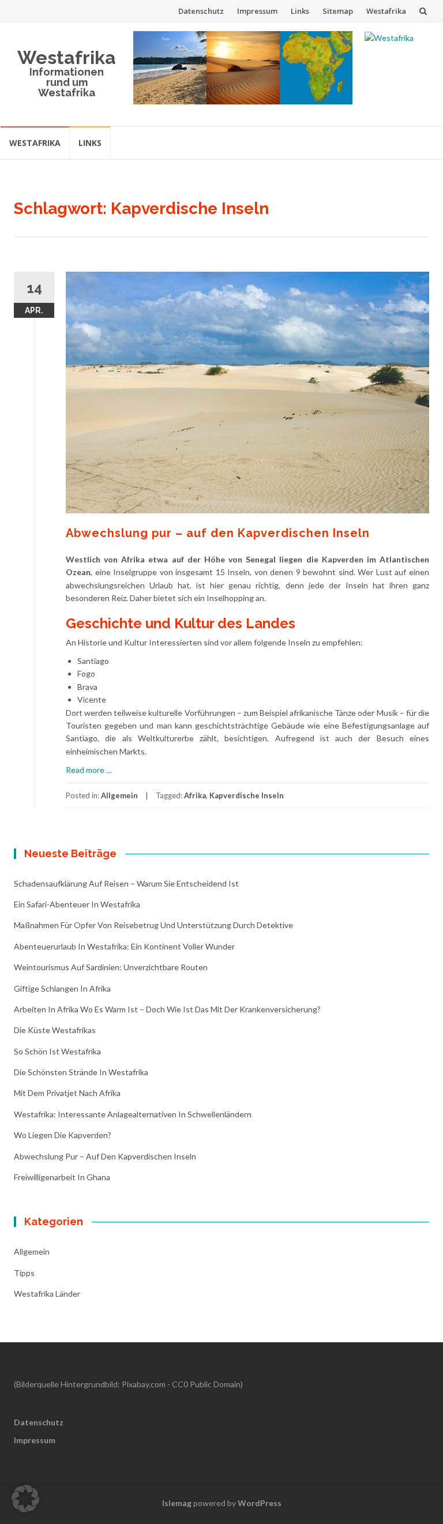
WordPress (259, 1503)
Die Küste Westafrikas (55, 1030)
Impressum (257, 11)
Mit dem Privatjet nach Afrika (67, 1093)
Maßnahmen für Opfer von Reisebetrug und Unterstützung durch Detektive (153, 925)
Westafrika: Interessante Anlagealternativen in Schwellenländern (132, 1114)
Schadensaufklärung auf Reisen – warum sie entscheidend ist (126, 883)
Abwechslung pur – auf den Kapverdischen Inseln (218, 533)
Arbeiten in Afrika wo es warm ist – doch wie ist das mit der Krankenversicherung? (167, 1009)
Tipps (24, 1273)
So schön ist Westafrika (57, 1051)
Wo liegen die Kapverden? (62, 1135)
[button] (25, 1498)
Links (300, 11)
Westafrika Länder (47, 1293)
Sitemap (337, 11)
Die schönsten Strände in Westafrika (81, 1072)
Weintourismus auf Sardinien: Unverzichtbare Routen (111, 967)
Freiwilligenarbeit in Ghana (62, 1177)
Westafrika (386, 11)
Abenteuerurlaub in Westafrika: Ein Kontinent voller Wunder (124, 946)
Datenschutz (201, 11)
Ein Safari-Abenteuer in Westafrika (77, 904)
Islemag (177, 1503)
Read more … (89, 770)
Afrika (195, 795)
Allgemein (119, 795)
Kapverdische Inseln (246, 795)
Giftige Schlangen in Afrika (62, 988)
